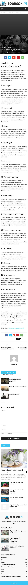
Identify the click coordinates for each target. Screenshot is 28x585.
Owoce (2, 571)
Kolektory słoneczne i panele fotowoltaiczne (11, 576)
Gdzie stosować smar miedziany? (18, 386)
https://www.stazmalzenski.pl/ (16, 328)
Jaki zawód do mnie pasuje (17, 546)
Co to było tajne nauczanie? (22, 348)
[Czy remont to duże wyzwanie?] (5, 532)
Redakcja (6, 52)
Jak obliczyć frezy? (14, 394)
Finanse (3, 562)
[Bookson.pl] (14, 3)
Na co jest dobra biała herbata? (12, 470)
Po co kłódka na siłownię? (17, 497)
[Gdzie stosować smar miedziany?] (5, 388)
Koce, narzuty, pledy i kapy (7, 566)
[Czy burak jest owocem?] (5, 484)
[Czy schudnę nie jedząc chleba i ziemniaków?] (5, 507)
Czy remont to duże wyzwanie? (18, 531)
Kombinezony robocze (6, 574)
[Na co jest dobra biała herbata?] (14, 458)
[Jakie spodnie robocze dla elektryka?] (5, 492)
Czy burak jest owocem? (16, 482)
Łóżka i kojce (4, 557)
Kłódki (2, 569)
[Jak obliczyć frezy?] (5, 396)
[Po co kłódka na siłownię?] (5, 499)
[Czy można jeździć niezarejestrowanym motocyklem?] (5, 540)
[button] (26, 9)
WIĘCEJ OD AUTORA (7, 375)
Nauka (2, 559)
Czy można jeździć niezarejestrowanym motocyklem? (15, 540)
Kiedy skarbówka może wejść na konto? (7, 348)
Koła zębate (9, 47)
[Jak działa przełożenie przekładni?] (5, 381)
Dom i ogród (4, 47)
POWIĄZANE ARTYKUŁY (8, 372)
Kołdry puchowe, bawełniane (8, 564)
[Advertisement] (14, 25)
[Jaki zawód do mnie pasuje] (5, 548)
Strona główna (4, 12)
